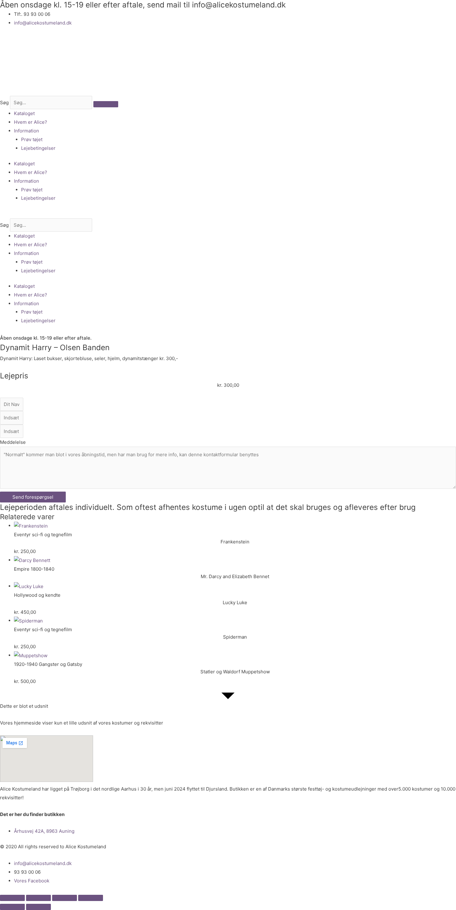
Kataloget (24, 113)
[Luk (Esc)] (90, 898)
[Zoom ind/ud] (12, 898)
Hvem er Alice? (30, 122)
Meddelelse (13, 442)
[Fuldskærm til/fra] (38, 898)
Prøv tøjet (31, 139)
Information (26, 131)
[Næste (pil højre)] (38, 907)
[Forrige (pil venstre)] (12, 907)
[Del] (64, 898)
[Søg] (105, 104)
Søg (4, 102)
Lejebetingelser (38, 148)
